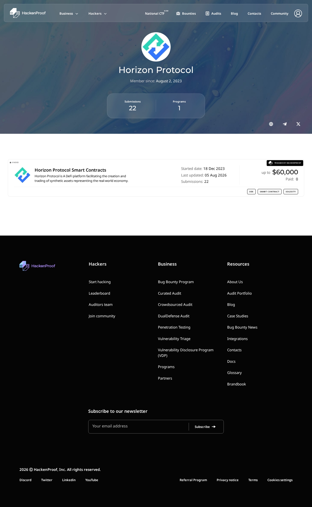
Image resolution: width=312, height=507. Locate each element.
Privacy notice (228, 480)
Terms (253, 480)
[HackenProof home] (49, 269)
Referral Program (193, 480)
